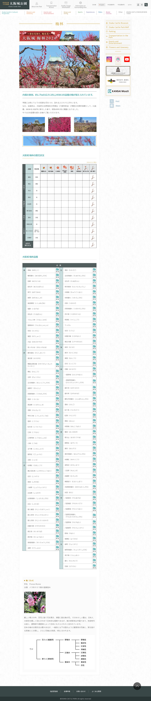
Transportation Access (51, 6)
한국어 (130, 5)
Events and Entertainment (49, 13)
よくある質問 (96, 691)
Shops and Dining (67, 13)
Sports (80, 12)
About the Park (37, 7)
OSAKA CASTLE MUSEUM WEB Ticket (136, 13)
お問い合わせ (81, 691)
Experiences (90, 12)
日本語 (94, 5)
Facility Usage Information (66, 6)
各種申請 (67, 691)
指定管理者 (54, 691)
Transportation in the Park (118, 36)
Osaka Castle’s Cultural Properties (10, 13)
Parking (112, 31)
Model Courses (109, 13)
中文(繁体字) (121, 5)
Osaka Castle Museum (118, 23)
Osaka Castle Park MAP (119, 27)
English (102, 5)
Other (121, 12)
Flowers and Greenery (31, 13)
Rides (100, 12)
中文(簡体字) (111, 5)
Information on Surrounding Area (80, 6)
